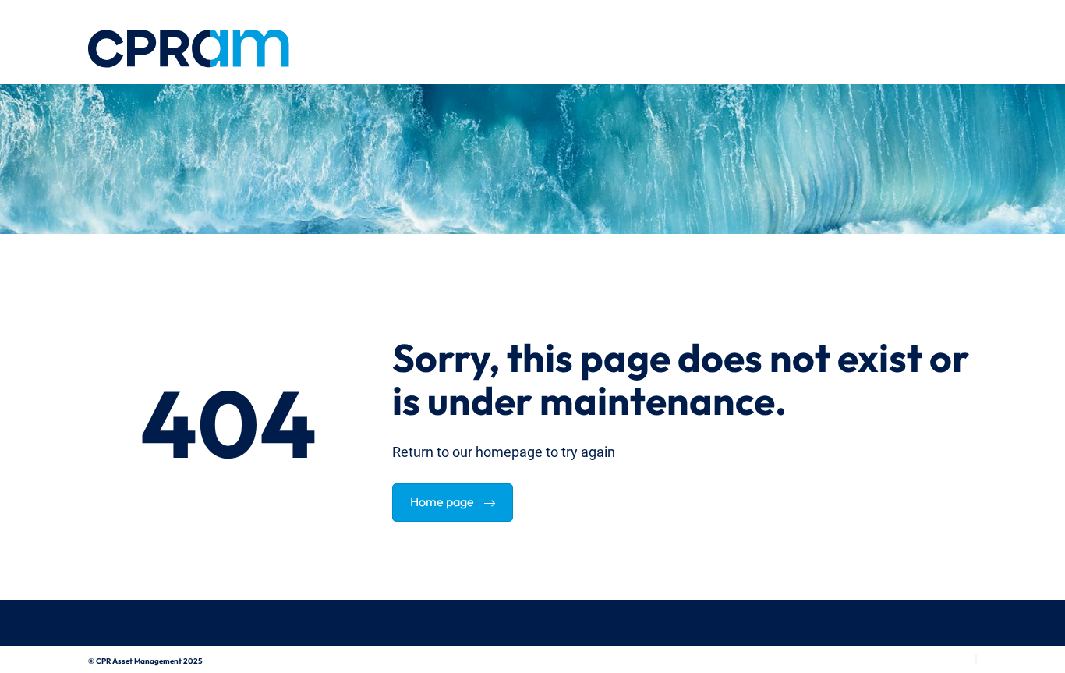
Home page (443, 500)
